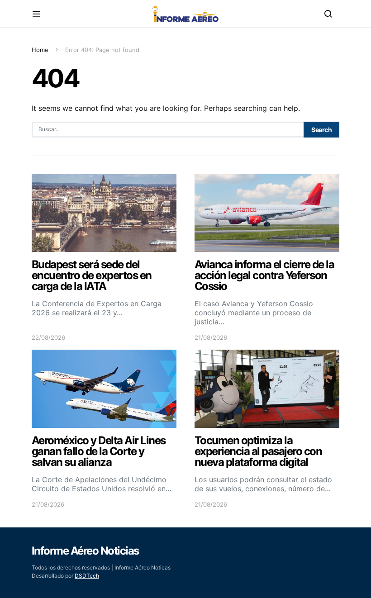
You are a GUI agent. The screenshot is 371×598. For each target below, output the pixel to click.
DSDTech (87, 575)
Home (40, 49)
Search (321, 129)
